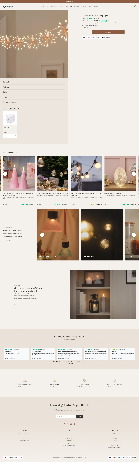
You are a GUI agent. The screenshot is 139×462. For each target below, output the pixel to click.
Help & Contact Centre (24, 433)
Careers (69, 433)
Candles (84, 6)
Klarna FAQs (115, 443)
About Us (69, 436)
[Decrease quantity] (83, 32)
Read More (94, 25)
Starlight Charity (69, 443)
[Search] (129, 6)
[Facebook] (64, 424)
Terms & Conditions (115, 433)
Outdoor (96, 6)
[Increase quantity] (89, 32)
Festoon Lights (69, 6)
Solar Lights (60, 6)
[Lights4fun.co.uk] (8, 6)
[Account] (132, 6)
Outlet (42, 6)
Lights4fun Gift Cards (24, 440)
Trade (24, 443)
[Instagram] (67, 424)
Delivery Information (24, 436)
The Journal (69, 438)
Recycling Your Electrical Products (115, 447)
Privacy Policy (115, 436)
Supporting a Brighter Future (69, 445)
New (47, 6)
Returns (24, 438)
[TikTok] (74, 424)
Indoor (89, 6)
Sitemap (115, 440)
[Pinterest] (71, 424)
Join (80, 416)
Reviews (115, 438)
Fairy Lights (76, 6)
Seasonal (53, 6)
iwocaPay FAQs (114, 445)
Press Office (69, 440)
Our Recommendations (12, 152)
